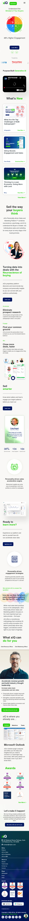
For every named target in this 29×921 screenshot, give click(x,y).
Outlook (6, 725)
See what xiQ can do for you (10, 710)
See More (21, 802)
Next (27, 429)
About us (4, 859)
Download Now (19, 161)
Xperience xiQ (8, 544)
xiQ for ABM (5, 856)
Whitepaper (4, 873)
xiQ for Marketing (6, 854)
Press (3, 875)
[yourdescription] (3, 918)
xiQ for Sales (5, 852)
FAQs (3, 877)
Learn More (14, 47)
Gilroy (3, 848)
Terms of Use (5, 914)
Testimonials (5, 864)
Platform (4, 850)
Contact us (4, 866)
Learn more (7, 299)
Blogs (3, 871)
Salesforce (15, 725)
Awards (3, 861)
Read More (21, 130)
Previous (1, 429)
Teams (22, 725)
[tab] (7, 725)
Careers (4, 868)
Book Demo (13, 3)
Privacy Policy (13, 914)
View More (21, 197)
